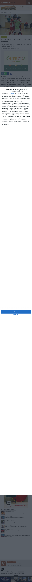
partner (12, 93)
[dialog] (16, 291)
